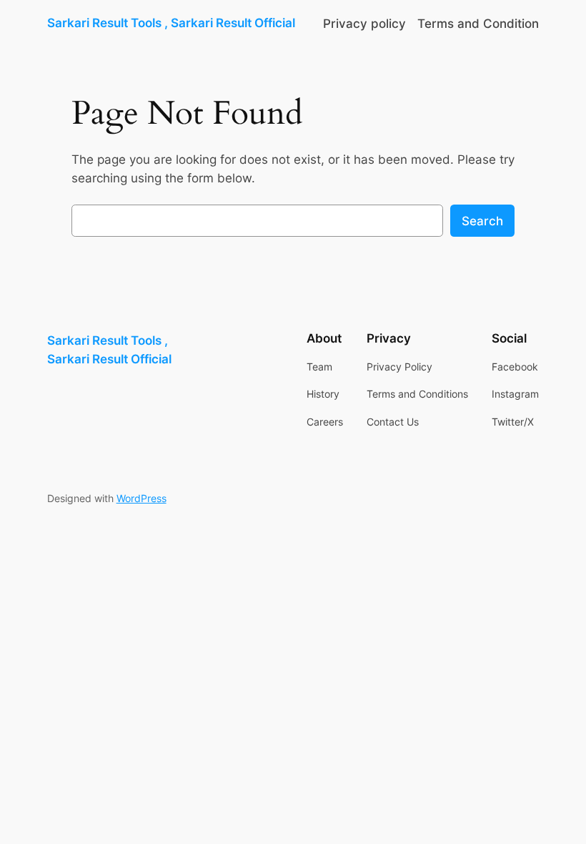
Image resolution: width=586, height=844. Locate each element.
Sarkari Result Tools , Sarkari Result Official (171, 23)
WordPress (141, 498)
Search (482, 221)
